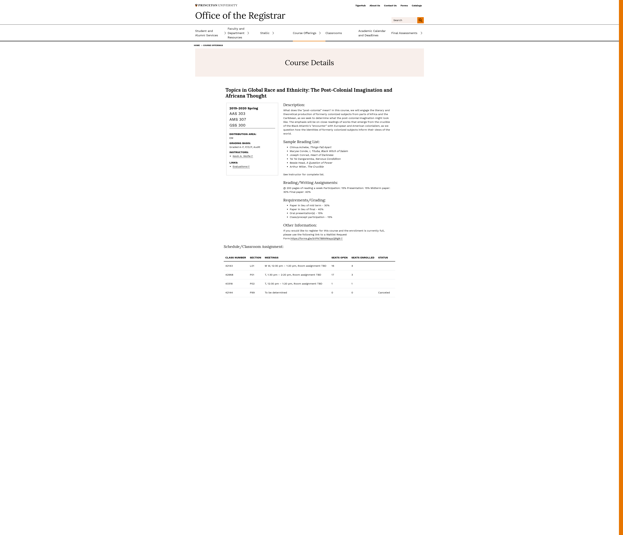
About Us (375, 5)
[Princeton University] (216, 5)
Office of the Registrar (240, 15)
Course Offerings (213, 45)
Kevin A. (241, 156)
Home (197, 45)
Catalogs (417, 5)
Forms (404, 5)
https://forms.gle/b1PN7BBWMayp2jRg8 (315, 238)
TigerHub (360, 5)
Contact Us (390, 5)
